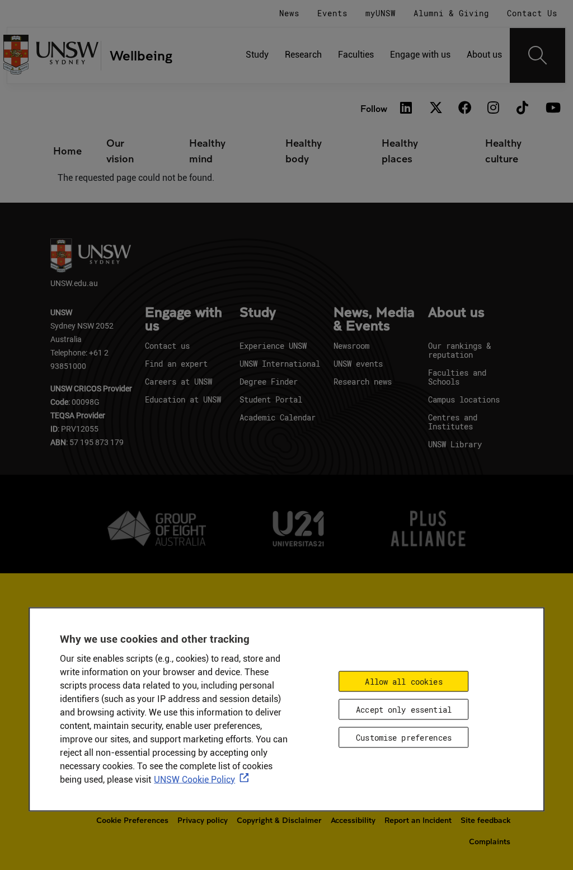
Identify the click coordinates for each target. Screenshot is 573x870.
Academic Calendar (277, 417)
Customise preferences (404, 737)
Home (67, 150)
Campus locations (464, 399)
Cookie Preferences (132, 820)
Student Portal (270, 399)
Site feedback (485, 820)
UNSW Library (455, 444)
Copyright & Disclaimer (279, 820)
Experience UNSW (273, 345)
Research (303, 54)
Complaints (489, 841)
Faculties (356, 54)
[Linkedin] (406, 108)
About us (484, 54)
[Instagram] (493, 108)
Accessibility (353, 820)
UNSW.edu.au (74, 283)
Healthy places (400, 151)
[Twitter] (435, 108)
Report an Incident (418, 820)
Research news (363, 381)
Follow (373, 108)
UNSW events (358, 363)
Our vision (120, 151)
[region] (286, 709)
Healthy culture (503, 151)
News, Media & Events (374, 320)
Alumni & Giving (451, 13)
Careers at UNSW (178, 381)
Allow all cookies (403, 681)
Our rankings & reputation (459, 350)
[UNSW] (51, 55)
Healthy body (303, 151)
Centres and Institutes (452, 422)
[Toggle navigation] (538, 55)
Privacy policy (202, 820)
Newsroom (351, 345)
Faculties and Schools (457, 377)
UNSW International (279, 363)
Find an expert (176, 363)
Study (257, 54)
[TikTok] (522, 108)
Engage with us (420, 54)
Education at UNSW (183, 399)
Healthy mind (207, 151)
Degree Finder (268, 381)
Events (332, 13)
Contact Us (532, 13)
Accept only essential (404, 709)
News (289, 13)
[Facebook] (464, 108)
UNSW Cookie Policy (194, 779)
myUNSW (380, 13)
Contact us (167, 345)
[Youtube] (551, 108)
